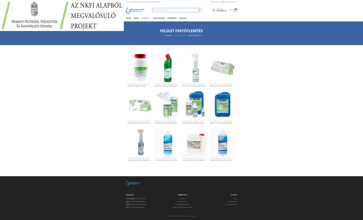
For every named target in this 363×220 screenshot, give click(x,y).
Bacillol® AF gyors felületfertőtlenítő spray (195, 123)
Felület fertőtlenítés (194, 35)
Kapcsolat (215, 2)
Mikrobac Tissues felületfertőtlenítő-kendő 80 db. (226, 86)
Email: (128, 201)
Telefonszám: (130, 199)
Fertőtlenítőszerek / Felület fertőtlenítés (138, 84)
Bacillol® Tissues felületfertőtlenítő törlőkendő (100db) (172, 123)
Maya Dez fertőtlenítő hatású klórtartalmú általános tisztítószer (175, 86)
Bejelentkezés (225, 2)
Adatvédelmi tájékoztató (182, 204)
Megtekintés (140, 80)
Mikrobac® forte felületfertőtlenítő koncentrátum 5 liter (228, 123)
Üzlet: (128, 207)
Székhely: (129, 204)
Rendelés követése (231, 204)
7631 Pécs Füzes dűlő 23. (139, 204)
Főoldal (128, 18)
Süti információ (182, 201)
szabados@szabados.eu (137, 201)
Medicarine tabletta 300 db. (136, 86)
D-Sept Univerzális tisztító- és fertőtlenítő (223, 160)
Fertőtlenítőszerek (180, 35)
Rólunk (136, 18)
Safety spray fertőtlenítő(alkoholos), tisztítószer (197, 86)
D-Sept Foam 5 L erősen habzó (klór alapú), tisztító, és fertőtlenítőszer (205, 160)
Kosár (235, 199)
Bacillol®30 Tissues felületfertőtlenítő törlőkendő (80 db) (146, 123)
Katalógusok (172, 18)
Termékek (145, 18)
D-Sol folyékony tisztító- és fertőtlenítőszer (169, 160)
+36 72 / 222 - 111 (140, 199)
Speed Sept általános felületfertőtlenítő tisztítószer (144, 160)
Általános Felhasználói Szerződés (182, 207)
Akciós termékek (159, 18)
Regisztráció (233, 2)
